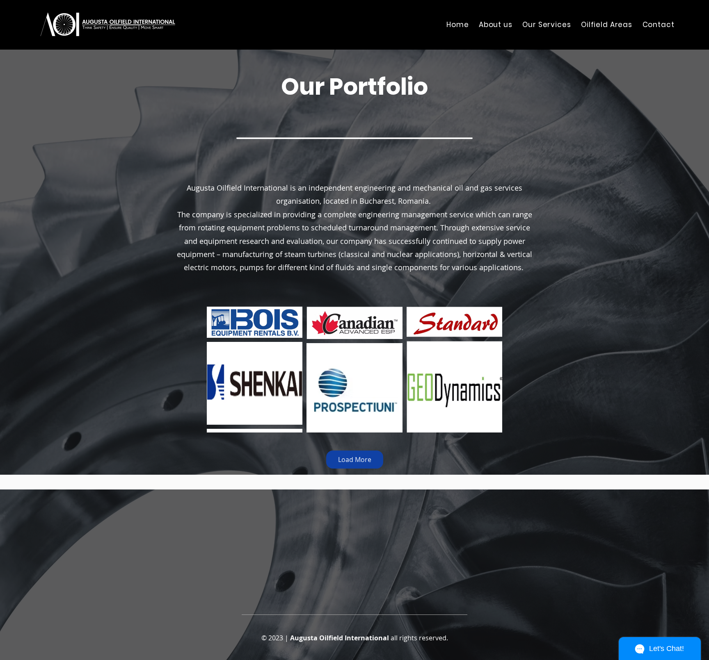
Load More (354, 459)
